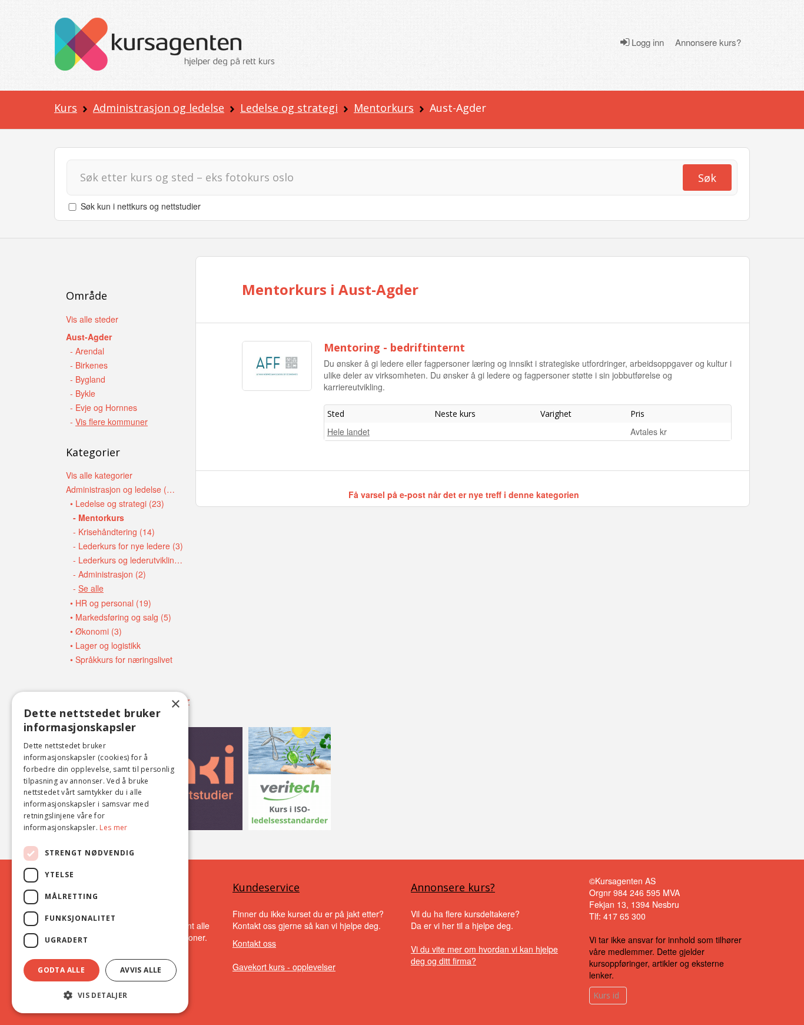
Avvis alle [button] (141, 970)
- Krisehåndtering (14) (114, 532)
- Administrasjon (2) (109, 574)
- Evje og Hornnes (103, 407)
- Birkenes (89, 365)
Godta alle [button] (61, 970)
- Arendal (87, 351)
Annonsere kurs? (708, 42)
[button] (100, 995)
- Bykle (82, 393)
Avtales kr (648, 431)
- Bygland (87, 379)
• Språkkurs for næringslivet (121, 659)
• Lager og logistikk (105, 645)
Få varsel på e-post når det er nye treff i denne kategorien (463, 494)
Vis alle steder (92, 319)
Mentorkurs (384, 108)
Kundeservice (266, 887)
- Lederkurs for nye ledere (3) (128, 546)
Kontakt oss (254, 943)
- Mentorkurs (98, 517)
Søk (707, 178)
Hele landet (348, 431)
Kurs (65, 108)
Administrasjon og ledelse (158, 108)
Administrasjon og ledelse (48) (121, 489)
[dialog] (100, 852)
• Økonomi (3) (96, 631)
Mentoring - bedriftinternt (394, 347)
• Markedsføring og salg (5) (120, 617)
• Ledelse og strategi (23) (117, 503)
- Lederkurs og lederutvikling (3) (128, 560)
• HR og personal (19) (110, 603)
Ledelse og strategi (289, 108)
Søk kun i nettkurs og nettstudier (141, 206)
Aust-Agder (89, 337)
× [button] (175, 704)
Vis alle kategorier (99, 475)
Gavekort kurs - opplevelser (283, 967)
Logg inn (646, 42)
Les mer (113, 827)
